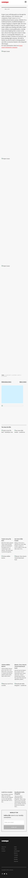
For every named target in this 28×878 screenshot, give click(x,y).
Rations (16, 853)
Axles (15, 847)
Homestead (16, 851)
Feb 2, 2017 (7, 9)
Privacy (3, 849)
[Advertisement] (12, 394)
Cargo (15, 849)
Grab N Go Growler (7, 792)
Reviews (16, 859)
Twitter (5, 874)
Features (16, 861)
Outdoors (4, 376)
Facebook (2, 874)
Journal (15, 857)
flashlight (8, 375)
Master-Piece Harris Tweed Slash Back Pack (20, 666)
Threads (16, 855)
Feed (7, 874)
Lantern (14, 375)
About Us (4, 847)
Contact (3, 851)
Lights (19, 375)
